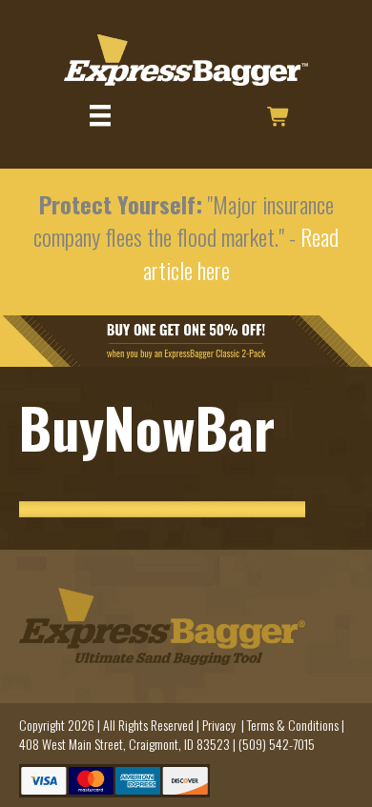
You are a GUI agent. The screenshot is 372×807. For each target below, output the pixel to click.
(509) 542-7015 (276, 744)
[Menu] (100, 115)
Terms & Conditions (293, 725)
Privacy (219, 725)
